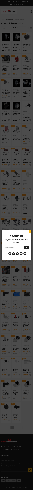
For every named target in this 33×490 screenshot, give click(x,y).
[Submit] (26, 247)
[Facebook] (6, 253)
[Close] (30, 231)
